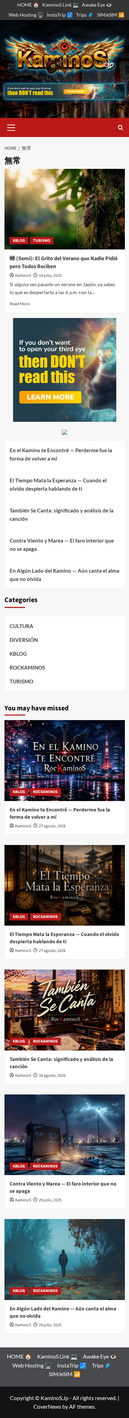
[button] (11, 126)
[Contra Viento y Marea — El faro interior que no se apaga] (64, 1134)
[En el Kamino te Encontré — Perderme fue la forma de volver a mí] (64, 760)
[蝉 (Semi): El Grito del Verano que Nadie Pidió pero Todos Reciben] (64, 209)
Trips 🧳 (85, 15)
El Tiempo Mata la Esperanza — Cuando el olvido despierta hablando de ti (58, 484)
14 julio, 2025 (50, 276)
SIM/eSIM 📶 (110, 15)
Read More (20, 303)
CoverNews (47, 1406)
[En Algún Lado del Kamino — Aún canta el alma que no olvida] (64, 1259)
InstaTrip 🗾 (60, 15)
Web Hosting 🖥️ (26, 15)
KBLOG (19, 241)
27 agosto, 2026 (52, 826)
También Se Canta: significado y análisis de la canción (62, 514)
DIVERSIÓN (24, 640)
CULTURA (21, 626)
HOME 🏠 (28, 5)
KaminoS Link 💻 (60, 5)
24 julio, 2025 (50, 1325)
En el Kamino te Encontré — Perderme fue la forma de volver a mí (61, 454)
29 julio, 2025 (50, 1200)
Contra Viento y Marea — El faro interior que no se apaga (62, 544)
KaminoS (23, 276)
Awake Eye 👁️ (97, 5)
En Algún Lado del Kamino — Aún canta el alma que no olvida (64, 574)
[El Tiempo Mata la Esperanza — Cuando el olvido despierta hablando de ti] (64, 885)
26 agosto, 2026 (52, 1076)
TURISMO (41, 241)
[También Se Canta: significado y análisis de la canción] (64, 1010)
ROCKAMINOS (27, 667)
